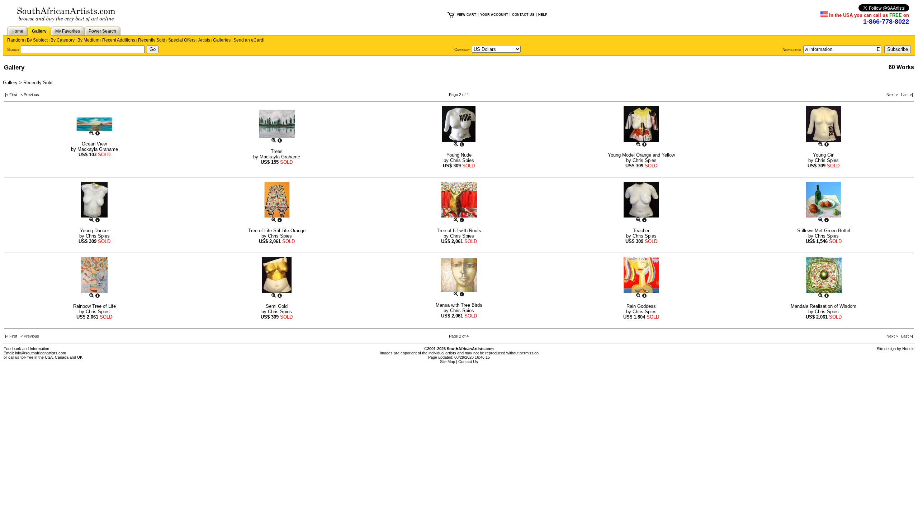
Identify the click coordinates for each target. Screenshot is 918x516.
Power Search (102, 31)
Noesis (908, 349)
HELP (542, 14)
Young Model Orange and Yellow (641, 155)
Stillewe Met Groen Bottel (823, 230)
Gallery (39, 31)
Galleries (222, 40)
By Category (63, 40)
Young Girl (823, 155)
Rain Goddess (641, 306)
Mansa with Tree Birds (459, 305)
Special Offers (181, 40)
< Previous (29, 94)
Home (17, 31)
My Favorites (67, 31)
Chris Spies (462, 160)
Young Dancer (94, 230)
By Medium (88, 40)
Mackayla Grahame (97, 149)
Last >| (906, 94)
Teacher (641, 230)
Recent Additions (118, 40)
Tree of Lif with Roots (459, 230)
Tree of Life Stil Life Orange (277, 230)
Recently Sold (151, 40)
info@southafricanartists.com (40, 353)
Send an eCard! (248, 40)
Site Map (447, 361)
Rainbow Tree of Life (94, 306)
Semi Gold (277, 306)
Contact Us (468, 361)
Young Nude (459, 155)
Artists (204, 40)
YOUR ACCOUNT (494, 14)
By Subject (37, 40)
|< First (12, 94)
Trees (277, 151)
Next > (892, 94)
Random (15, 40)
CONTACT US (523, 14)
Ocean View (94, 144)
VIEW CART (466, 14)
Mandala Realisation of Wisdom (823, 306)
